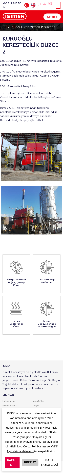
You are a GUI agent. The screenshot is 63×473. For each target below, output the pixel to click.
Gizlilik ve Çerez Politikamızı (28, 446)
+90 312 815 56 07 (12, 5)
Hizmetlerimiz (9, 405)
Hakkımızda (9, 401)
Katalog (52, 16)
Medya (35, 405)
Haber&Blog (38, 401)
